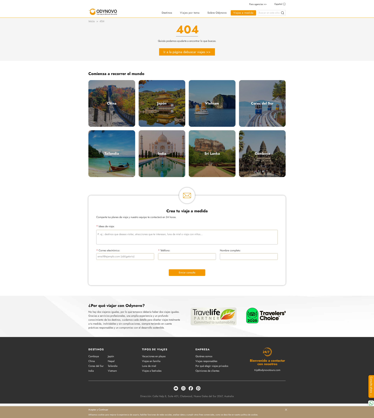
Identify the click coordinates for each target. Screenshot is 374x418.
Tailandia (111, 153)
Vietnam (212, 103)
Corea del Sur (96, 366)
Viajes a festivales (151, 371)
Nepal (111, 361)
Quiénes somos (203, 356)
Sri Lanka (212, 153)
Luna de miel (149, 366)
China (111, 103)
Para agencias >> (258, 4)
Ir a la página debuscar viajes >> (187, 52)
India (162, 153)
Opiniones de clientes (207, 371)
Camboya (262, 153)
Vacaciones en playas (154, 356)
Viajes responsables (206, 361)
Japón (162, 103)
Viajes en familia (151, 361)
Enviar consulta (187, 272)
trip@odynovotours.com (267, 370)
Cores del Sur (262, 103)
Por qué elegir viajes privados (211, 366)
